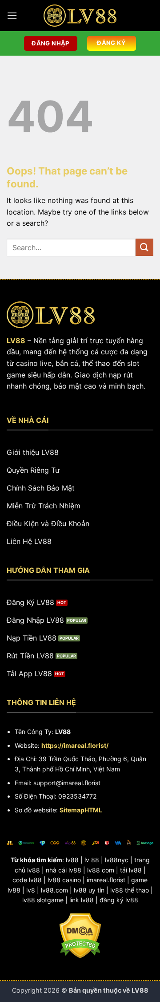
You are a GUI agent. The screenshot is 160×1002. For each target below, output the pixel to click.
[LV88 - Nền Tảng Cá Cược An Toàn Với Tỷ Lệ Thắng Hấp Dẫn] (80, 15)
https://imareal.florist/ (74, 745)
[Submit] (144, 247)
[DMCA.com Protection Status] (80, 934)
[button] (12, 15)
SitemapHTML (81, 810)
